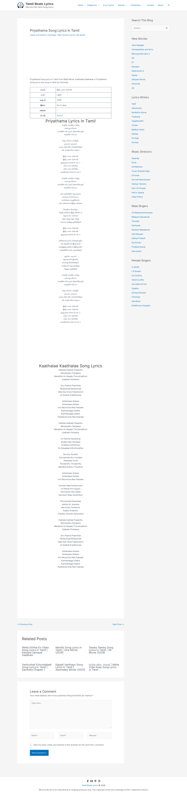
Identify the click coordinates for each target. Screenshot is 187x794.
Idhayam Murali (138, 79)
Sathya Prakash (139, 238)
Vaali (134, 104)
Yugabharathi (137, 121)
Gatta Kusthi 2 (138, 71)
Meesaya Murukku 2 (141, 54)
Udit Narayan (137, 234)
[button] (169, 5)
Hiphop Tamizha (139, 184)
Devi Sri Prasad (139, 188)
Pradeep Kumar (139, 247)
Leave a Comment (38, 35)
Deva (134, 162)
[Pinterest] (95, 781)
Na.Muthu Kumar (139, 112)
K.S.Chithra (137, 275)
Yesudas (135, 221)
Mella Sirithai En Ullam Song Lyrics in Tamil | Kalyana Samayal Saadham (35, 651)
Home (80, 5)
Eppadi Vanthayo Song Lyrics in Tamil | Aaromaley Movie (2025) (70, 667)
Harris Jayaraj (138, 192)
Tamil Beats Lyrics (39, 4)
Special (121, 5)
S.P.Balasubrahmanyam (142, 212)
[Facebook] (88, 781)
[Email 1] (91, 781)
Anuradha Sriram (139, 284)
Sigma (134, 75)
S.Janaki (135, 267)
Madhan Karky (138, 129)
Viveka (135, 125)
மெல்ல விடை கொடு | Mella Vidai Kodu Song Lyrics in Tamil (104, 667)
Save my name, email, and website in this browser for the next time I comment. (68, 745)
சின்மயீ (60, 115)
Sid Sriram (136, 242)
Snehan (135, 142)
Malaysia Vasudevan (141, 217)
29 (133, 88)
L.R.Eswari (136, 271)
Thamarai (136, 117)
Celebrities (136, 5)
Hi (133, 62)
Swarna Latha (138, 280)
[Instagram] (99, 781)
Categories (92, 5)
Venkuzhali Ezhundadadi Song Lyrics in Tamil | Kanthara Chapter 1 (37, 667)
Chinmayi (52, 35)
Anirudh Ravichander (141, 179)
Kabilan (135, 134)
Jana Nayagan (138, 45)
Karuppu (135, 66)
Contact (150, 5)
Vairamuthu (137, 108)
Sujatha (135, 288)
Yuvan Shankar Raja (140, 171)
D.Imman (135, 175)
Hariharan (136, 225)
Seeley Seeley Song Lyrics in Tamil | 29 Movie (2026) (101, 650)
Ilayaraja (135, 158)
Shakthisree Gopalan (141, 305)
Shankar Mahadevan (141, 230)
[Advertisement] (70, 59)
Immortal (136, 84)
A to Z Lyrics (108, 5)
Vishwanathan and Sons (142, 49)
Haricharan (136, 251)
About (160, 5)
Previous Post (24, 624)
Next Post (118, 624)
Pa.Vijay (135, 138)
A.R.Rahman (137, 167)
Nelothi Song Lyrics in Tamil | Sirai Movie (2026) (68, 650)
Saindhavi (136, 301)
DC (133, 58)
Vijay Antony (137, 197)
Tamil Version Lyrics (66, 35)
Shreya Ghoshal (139, 292)
